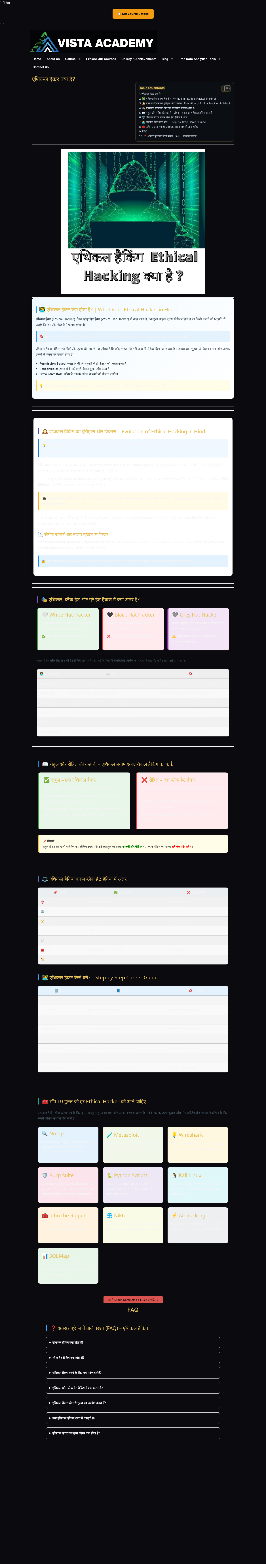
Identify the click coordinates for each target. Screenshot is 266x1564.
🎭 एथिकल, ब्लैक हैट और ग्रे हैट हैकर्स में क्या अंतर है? (168, 108)
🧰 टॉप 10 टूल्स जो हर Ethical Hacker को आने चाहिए (170, 126)
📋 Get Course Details (133, 14)
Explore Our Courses (101, 59)
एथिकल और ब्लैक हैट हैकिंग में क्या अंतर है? (77, 1388)
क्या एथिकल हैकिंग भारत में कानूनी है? (73, 1418)
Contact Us (41, 67)
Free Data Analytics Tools (197, 59)
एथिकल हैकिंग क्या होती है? (68, 1342)
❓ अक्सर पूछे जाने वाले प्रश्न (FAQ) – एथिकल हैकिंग (170, 136)
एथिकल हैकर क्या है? (152, 94)
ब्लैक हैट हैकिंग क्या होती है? (68, 1357)
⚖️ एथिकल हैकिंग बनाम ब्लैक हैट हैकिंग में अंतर (164, 117)
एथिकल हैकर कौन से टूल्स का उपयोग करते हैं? (79, 1403)
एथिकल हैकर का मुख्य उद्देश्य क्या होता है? (76, 1433)
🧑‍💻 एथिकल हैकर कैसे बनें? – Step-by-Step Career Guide (174, 122)
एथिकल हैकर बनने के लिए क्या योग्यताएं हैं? (77, 1372)
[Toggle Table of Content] (225, 88)
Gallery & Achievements (138, 59)
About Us (53, 59)
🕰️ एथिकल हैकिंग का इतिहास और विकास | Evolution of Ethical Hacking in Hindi (186, 103)
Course (70, 59)
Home (37, 59)
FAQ (144, 131)
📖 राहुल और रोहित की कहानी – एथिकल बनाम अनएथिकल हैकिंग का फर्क (177, 112)
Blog (165, 59)
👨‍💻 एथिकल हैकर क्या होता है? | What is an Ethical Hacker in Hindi (179, 98)
